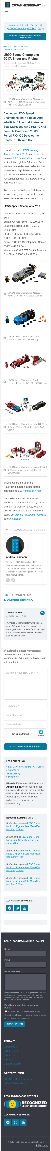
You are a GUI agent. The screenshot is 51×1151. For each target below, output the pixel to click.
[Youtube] (13, 580)
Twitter (18, 514)
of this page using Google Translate (25, 36)
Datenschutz (12, 1051)
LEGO (9, 46)
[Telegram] (9, 908)
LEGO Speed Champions (25, 158)
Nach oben (43, 1145)
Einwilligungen (13, 1064)
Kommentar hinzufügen (19, 600)
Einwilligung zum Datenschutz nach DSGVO (21, 1006)
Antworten (42, 613)
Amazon (14, 25)
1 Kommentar (20, 66)
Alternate (24, 25)
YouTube (41, 514)
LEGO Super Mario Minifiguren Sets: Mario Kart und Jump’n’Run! (23, 826)
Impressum (11, 1047)
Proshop (35, 25)
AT (34, 28)
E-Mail (7, 960)
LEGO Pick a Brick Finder (19, 1079)
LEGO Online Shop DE (20, 28)
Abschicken (15, 1024)
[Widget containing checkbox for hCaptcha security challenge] (25, 733)
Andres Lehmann (15, 823)
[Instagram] (17, 908)
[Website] (8, 580)
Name (7, 949)
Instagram (15, 518)
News (21, 50)
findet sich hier (33, 490)
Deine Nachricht (12, 971)
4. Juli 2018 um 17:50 (16, 616)
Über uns (10, 1055)
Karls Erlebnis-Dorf (15, 1083)
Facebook (29, 514)
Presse (9, 1059)
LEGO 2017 (18, 530)
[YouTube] (24, 908)
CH (39, 28)
